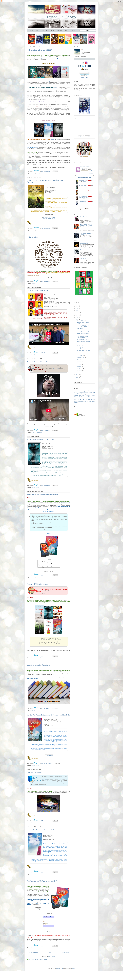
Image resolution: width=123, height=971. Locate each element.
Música (32, 432)
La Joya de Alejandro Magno (49, 217)
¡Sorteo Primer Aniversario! (85, 216)
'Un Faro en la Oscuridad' (45, 504)
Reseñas (38, 230)
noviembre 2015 (80, 354)
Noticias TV (87, 396)
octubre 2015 (80, 355)
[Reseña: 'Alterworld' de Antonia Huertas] (33, 481)
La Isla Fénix (49, 216)
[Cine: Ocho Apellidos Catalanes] (33, 349)
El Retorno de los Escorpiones (49, 218)
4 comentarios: (47, 575)
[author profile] (36, 171)
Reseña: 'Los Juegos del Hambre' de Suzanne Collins (87, 243)
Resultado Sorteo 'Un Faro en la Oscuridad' (42, 881)
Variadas (33, 283)
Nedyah (82, 168)
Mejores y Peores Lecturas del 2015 (39, 50)
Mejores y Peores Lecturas (41, 173)
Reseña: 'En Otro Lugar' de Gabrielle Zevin (42, 830)
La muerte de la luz (83, 185)
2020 (77, 310)
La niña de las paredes (83, 180)
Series (75, 401)
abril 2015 (79, 366)
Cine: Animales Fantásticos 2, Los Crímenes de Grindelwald (87, 250)
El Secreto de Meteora (49, 219)
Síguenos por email (84, 77)
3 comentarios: (47, 352)
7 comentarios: (47, 171)
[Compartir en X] (56, 171)
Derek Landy (84, 186)
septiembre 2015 (80, 357)
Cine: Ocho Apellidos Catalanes (38, 290)
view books (91, 173)
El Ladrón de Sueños (49, 755)
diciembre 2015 (80, 320)
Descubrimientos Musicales (84, 392)
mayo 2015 (79, 364)
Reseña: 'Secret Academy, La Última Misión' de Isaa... (83, 326)
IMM (32, 822)
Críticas (35, 354)
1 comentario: (47, 228)
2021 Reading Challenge (84, 166)
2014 (77, 374)
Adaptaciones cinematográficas (81, 391)
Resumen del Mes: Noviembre (37, 584)
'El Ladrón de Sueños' (65, 502)
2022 (77, 306)
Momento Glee (78, 395)
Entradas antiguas (65, 952)
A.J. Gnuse (84, 181)
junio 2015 (79, 363)
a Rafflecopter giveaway (49, 570)
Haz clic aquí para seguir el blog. (84, 136)
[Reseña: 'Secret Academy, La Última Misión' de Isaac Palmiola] (33, 224)
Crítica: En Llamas (84, 258)
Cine (32, 354)
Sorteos (37, 577)
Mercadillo (36, 677)
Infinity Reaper (83, 201)
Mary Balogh (84, 192)
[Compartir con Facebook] (57, 171)
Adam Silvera (84, 202)
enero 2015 (79, 371)
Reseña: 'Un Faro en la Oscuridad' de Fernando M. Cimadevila (48, 715)
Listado (75, 394)
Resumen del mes (39, 657)
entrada (45, 894)
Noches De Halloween (90, 395)
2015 (77, 319)
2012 (77, 377)
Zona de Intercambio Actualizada (38, 665)
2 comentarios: (47, 656)
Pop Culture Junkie (48, 777)
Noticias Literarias (79, 396)
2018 (77, 313)
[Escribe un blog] (54, 171)
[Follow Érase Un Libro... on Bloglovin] (84, 73)
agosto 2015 (79, 359)
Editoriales (90, 392)
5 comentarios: (47, 485)
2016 (77, 317)
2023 (77, 304)
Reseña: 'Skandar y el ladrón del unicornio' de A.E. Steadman (86, 225)
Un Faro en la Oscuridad (42, 644)
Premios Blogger (87, 398)
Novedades (93, 396)
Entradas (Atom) (51, 956)
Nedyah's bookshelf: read (84, 177)
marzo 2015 (79, 368)
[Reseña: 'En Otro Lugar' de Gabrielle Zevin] (33, 868)
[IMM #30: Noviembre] (33, 817)
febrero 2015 (79, 370)
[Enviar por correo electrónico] (53, 171)
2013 (77, 376)
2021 (77, 308)
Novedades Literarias (79, 398)
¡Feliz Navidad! (32, 237)
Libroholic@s (56, 368)
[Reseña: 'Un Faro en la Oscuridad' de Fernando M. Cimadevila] (33, 759)
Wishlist (76, 402)
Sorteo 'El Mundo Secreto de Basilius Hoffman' (43, 494)
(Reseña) (51, 81)
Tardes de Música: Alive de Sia (37, 362)
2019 (77, 312)
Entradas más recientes (33, 952)
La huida (83, 191)
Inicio (50, 952)
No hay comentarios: (48, 763)
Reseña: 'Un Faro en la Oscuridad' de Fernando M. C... (84, 343)
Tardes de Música (38, 432)
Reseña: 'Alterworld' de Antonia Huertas (41, 439)
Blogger (73, 968)
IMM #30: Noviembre (34, 773)
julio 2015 (79, 361)
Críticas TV (77, 392)
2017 (77, 315)
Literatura (33, 173)
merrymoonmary (59, 968)
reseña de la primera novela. (33, 896)
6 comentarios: (47, 281)
